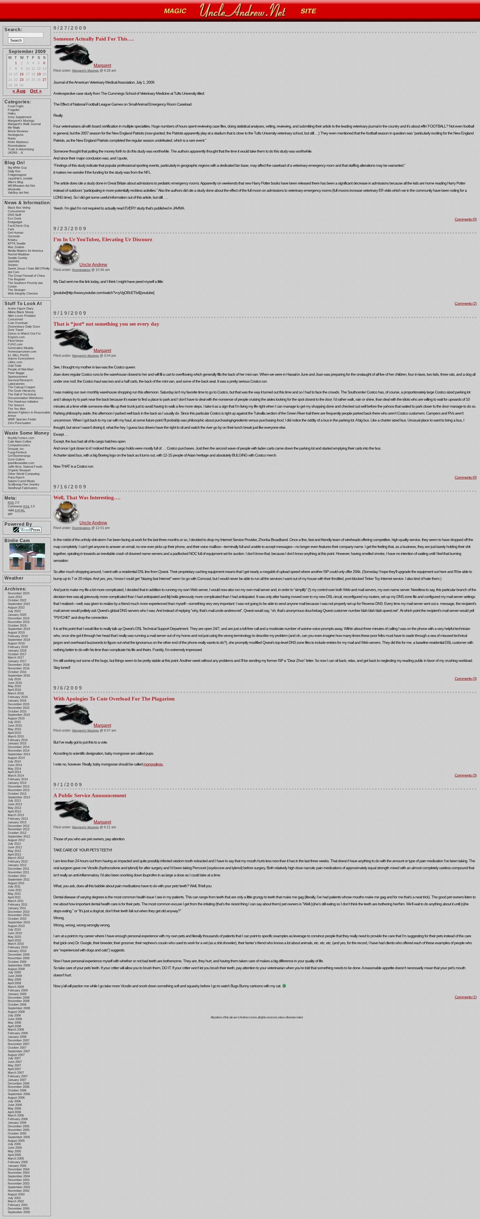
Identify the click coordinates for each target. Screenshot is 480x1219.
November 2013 (18, 790)
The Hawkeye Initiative (23, 401)
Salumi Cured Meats (21, 481)
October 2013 (17, 793)
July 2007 (14, 1058)
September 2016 (19, 675)
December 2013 (18, 786)
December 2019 (18, 618)
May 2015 (14, 729)
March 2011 (16, 901)
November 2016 (18, 668)
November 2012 (18, 829)
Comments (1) (466, 997)
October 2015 (17, 711)
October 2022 (17, 600)
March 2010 (16, 943)
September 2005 (19, 1137)
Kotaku (12, 239)
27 (44, 80)
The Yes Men (17, 408)
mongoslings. (153, 764)
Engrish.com (16, 337)
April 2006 (14, 1112)
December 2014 (18, 747)
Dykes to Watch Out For (24, 333)
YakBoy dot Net (18, 192)
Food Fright (15, 106)
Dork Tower (16, 329)
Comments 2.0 (21, 506)
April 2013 (14, 811)
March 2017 (16, 657)
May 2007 (14, 1065)
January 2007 (17, 1079)
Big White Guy (17, 167)
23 (22, 80)
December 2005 (18, 1126)
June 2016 (15, 682)
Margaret (102, 65)
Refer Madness (18, 142)
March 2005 (16, 1158)
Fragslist (13, 109)
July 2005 (14, 1144)
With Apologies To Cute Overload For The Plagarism (114, 699)
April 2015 (14, 732)
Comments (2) (466, 303)
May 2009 (14, 979)
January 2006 (17, 1122)
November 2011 (18, 872)
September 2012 (19, 836)
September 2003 (19, 1187)
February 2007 (18, 1076)
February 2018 (18, 647)
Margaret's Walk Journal (24, 124)
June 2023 (15, 597)
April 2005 (14, 1154)
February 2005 (18, 1162)
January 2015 (17, 743)
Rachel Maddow (18, 254)
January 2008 (17, 1036)
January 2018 (17, 650)
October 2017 (17, 654)
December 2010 (18, 911)
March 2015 (16, 736)
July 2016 (14, 679)
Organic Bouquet (19, 470)
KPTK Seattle (17, 243)
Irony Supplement (19, 117)
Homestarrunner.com (22, 351)
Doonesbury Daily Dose (24, 326)
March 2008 (16, 1029)
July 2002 (14, 1198)
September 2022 (19, 603)
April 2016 (14, 689)
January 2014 (17, 782)
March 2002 (16, 1201)
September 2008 (19, 1008)
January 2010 (17, 951)
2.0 (13, 502)
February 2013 (18, 818)
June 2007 (15, 1061)
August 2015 (16, 718)
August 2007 (16, 1054)
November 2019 (18, 622)
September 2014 (19, 754)
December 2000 (18, 1208)
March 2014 (16, 775)
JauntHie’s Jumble (20, 178)
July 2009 (14, 972)
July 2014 (14, 761)
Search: (13, 29)
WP (10, 514)
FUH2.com (15, 344)
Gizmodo (14, 236)
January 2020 (17, 614)
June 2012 (15, 847)
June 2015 (15, 725)
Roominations (17, 145)
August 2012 (16, 840)
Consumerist (16, 211)
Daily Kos (14, 171)
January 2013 (17, 822)
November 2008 (18, 1001)
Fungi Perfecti (17, 452)
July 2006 (14, 1101)
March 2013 (16, 815)
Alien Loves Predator (22, 315)
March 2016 (16, 693)
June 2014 (15, 765)
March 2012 (16, 857)
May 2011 (14, 893)
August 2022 (16, 607)
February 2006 (18, 1119)
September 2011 (19, 879)
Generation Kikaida (20, 348)
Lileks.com (15, 362)
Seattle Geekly (18, 258)
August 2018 (16, 643)
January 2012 (17, 865)
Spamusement (17, 376)
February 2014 (18, 779)
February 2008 (18, 1033)
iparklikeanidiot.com (21, 463)
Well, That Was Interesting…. (87, 497)
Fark (11, 229)
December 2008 (18, 997)
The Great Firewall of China (26, 275)
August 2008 (16, 1011)
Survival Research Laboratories (20, 381)
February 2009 (18, 990)
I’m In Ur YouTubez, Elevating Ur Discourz (102, 239)
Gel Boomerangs (19, 455)
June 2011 (15, 890)
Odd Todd (14, 365)
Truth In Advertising (21, 149)
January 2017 (17, 661)
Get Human (15, 232)
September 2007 (19, 1051)
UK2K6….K (15, 152)
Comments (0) (466, 219)
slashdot (13, 261)
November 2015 (18, 707)
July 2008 (14, 1015)
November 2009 (18, 958)
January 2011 (17, 908)
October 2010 (17, 918)
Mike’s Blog (15, 182)
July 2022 (14, 611)
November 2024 (18, 593)
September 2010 (19, 922)
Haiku (12, 113)
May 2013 (14, 807)
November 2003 (18, 1183)
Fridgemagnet (17, 174)
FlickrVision (15, 340)
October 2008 (17, 1004)
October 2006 (17, 1090)
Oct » (36, 91)
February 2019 (18, 636)
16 (22, 74)
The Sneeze (16, 405)
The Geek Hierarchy (22, 390)
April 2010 (14, 940)
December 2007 (18, 1040)
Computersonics (19, 445)
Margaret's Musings (21, 120)
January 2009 (17, 994)
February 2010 (18, 947)
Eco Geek (14, 218)
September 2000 (19, 1212)
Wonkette (14, 189)
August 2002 (16, 1194)
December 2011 (18, 868)
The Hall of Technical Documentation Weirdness (25, 396)
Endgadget (15, 222)
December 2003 (18, 1179)
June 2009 (15, 976)
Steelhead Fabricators (23, 488)
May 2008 (14, 1022)
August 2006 (16, 1097)
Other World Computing (23, 473)
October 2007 (17, 1047)
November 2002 (18, 1190)
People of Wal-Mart (20, 369)
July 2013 (14, 800)
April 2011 (14, 897)
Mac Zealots (16, 247)
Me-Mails (14, 127)
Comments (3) (466, 678)
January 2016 (17, 700)
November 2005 (18, 1129)
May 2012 (14, 850)
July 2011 (14, 886)
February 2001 (18, 1204)
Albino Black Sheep (21, 312)
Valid (16, 510)
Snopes (13, 264)
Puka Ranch (16, 477)
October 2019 (17, 625)
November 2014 (18, 750)
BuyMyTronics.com (21, 438)
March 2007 (16, 1072)
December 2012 (18, 825)
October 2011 (17, 876)
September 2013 (19, 797)
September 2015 (19, 714)
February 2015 (18, 740)
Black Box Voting (19, 207)
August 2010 (16, 926)
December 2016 (18, 664)
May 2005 (14, 1151)
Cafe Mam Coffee (19, 441)
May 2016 (14, 686)
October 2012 (17, 832)
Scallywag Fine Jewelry (23, 484)
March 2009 (16, 986)
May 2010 (14, 936)
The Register (16, 279)
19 (39, 74)
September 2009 (19, 965)
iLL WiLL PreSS (18, 355)
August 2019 (16, 632)
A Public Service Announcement (89, 795)
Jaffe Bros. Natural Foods (25, 466)
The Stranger (17, 289)
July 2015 (14, 722)
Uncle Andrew (93, 264)
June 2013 (15, 804)
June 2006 (15, 1104)
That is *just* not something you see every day (106, 324)
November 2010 (18, 915)
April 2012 (14, 854)
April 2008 (14, 1026)
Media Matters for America (25, 250)
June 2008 (15, 1019)
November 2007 (18, 1044)
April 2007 (14, 1069)
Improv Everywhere (21, 358)
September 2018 (19, 639)
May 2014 (14, 768)
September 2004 (19, 1176)
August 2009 (16, 969)
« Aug (19, 91)
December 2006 (18, 1083)
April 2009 (14, 983)
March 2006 (16, 1115)
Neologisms (16, 134)
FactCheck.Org (18, 225)
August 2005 (16, 1140)
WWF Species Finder (22, 419)
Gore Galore (16, 459)
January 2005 (17, 1165)
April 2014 (14, 772)
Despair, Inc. (16, 448)
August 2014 (16, 757)
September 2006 (19, 1094)
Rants (12, 138)
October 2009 (17, 961)
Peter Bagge (16, 373)
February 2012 (18, 861)
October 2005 (17, 1133)
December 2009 (18, 954)
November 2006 (18, 1086)
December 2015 (18, 704)
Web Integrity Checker (23, 293)
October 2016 (17, 672)
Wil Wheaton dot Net (21, 185)
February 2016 (18, 697)
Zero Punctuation (19, 423)
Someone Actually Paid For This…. (93, 39)
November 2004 (18, 1172)
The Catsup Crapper (22, 387)
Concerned (15, 319)
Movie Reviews (18, 131)
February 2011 (18, 904)
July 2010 (14, 929)
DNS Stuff (14, 214)
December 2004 (18, 1169)
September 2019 (19, 628)
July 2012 (14, 843)
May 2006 (14, 1108)
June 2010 (15, 933)
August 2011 (16, 883)
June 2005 (15, 1147)
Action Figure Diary (21, 308)
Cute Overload (18, 323)
